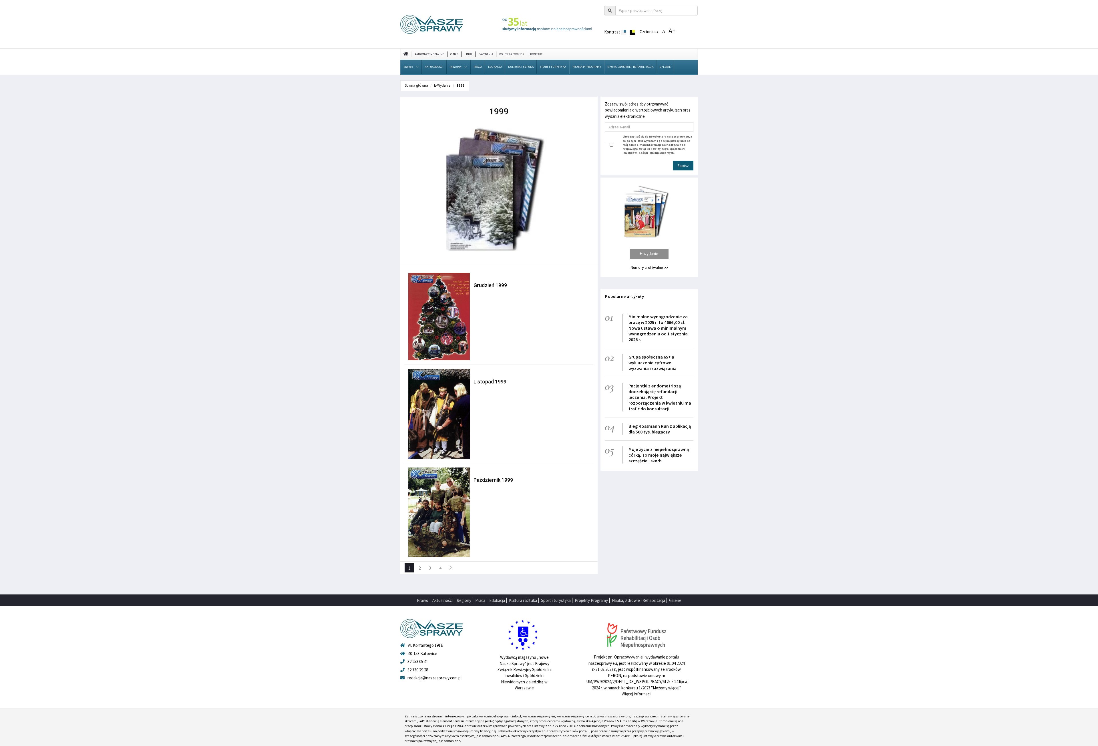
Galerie (665, 67)
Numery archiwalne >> (649, 267)
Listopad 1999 (490, 382)
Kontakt (536, 54)
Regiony (456, 67)
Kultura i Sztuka (521, 67)
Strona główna (416, 85)
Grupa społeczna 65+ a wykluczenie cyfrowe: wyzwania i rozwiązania (652, 362)
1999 (460, 85)
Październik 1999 (493, 480)
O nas (454, 54)
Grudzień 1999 (490, 285)
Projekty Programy (586, 67)
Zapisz (683, 165)
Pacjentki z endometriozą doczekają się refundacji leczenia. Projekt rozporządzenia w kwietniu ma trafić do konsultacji (659, 397)
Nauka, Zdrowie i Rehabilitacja (630, 67)
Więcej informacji (636, 694)
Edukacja (495, 67)
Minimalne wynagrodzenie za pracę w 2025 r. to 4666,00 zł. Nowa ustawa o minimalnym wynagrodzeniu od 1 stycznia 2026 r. (658, 328)
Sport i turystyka (553, 67)
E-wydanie (649, 253)
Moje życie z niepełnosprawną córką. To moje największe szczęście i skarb (658, 454)
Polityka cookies (511, 54)
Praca (478, 67)
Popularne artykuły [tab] (624, 296)
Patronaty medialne (429, 54)
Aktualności (434, 67)
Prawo (408, 67)
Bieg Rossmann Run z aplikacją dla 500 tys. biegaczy (659, 429)
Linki (468, 54)
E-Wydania (485, 54)
